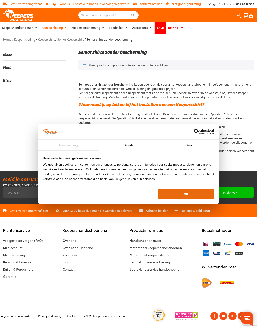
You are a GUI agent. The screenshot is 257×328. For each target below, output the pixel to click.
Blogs (67, 262)
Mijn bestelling (14, 255)
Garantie (9, 276)
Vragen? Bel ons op (231, 4)
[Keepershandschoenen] (18, 15)
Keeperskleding (52, 27)
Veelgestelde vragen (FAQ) (23, 240)
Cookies (72, 316)
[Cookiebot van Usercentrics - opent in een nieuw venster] (196, 132)
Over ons (69, 240)
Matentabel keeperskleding (150, 255)
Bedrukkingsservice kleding (150, 262)
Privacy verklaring (49, 316)
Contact (69, 269)
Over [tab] (188, 145)
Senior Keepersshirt (70, 39)
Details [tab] (129, 145)
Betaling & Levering (17, 262)
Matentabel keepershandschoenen (156, 247)
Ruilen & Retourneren (19, 269)
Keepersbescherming (85, 27)
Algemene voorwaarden (16, 316)
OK (186, 194)
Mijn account (13, 247)
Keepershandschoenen (17, 27)
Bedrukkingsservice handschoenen (156, 269)
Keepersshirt (46, 39)
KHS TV (177, 27)
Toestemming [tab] (68, 145)
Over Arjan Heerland (78, 247)
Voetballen (116, 27)
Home (7, 39)
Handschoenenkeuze (145, 240)
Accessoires (140, 27)
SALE (160, 27)
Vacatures (70, 255)
